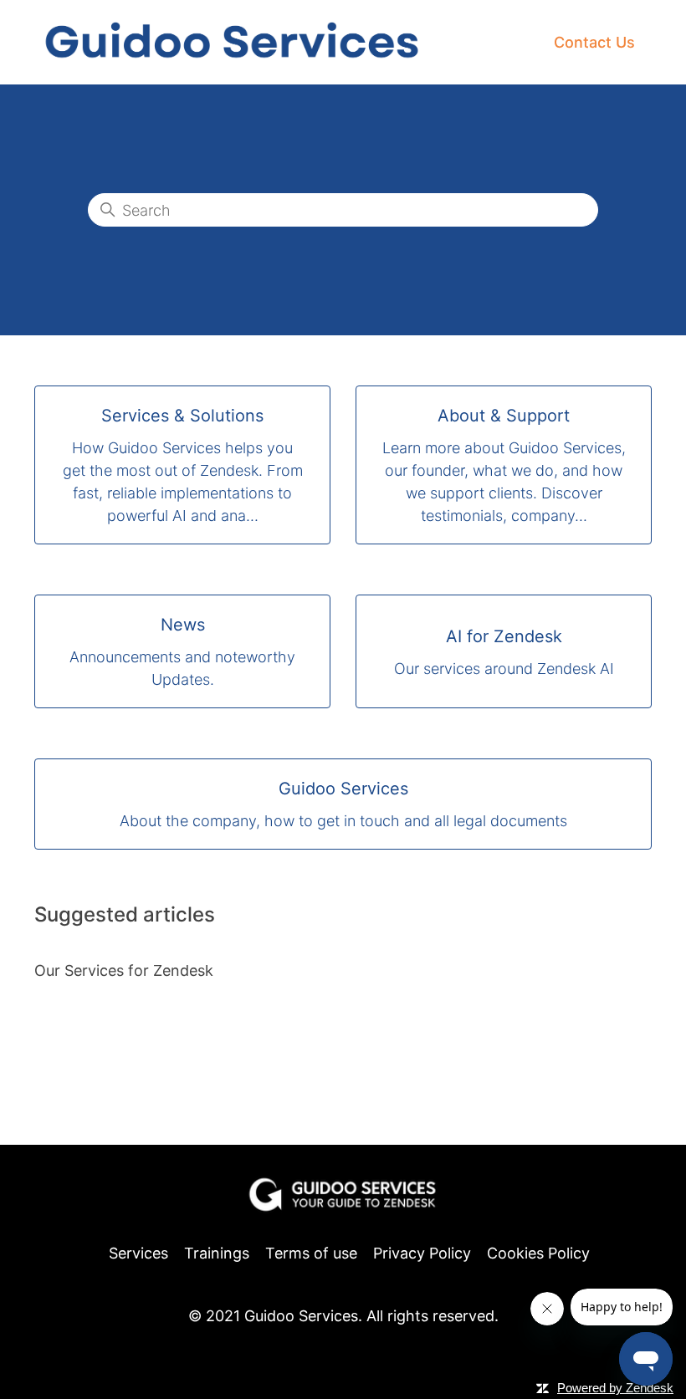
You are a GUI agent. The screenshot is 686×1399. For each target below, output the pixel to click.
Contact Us (594, 42)
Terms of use (311, 1253)
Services (138, 1253)
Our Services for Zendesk (123, 970)
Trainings (216, 1253)
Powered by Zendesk (615, 1388)
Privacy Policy (422, 1253)
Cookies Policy (538, 1253)
